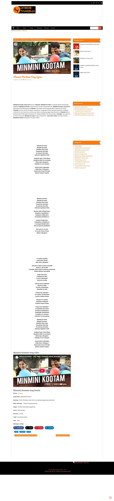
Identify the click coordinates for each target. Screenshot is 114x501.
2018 (17, 431)
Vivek (29, 431)
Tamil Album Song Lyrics (82, 162)
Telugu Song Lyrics (80, 168)
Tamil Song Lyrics (25, 39)
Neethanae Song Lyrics (86, 58)
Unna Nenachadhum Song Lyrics (84, 115)
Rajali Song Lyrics (85, 72)
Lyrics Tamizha (19, 79)
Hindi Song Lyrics (80, 152)
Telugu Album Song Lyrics (82, 166)
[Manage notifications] (110, 497)
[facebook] (91, 3)
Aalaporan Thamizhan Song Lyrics (90, 44)
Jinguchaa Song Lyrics (81, 107)
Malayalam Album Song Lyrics (84, 156)
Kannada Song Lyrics (81, 154)
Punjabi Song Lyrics (80, 160)
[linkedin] (99, 3)
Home (17, 39)
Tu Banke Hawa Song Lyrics (83, 111)
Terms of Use (67, 471)
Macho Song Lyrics (85, 51)
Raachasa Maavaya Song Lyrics (84, 109)
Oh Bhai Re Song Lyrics (62, 435)
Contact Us (59, 471)
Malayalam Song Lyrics (81, 158)
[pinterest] (94, 3)
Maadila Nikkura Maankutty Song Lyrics (26, 435)
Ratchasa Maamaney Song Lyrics (84, 113)
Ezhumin (20, 393)
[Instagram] (101, 3)
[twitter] (96, 3)
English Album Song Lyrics (82, 148)
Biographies (78, 146)
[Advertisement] (76, 15)
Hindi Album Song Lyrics (82, 150)
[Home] (13, 28)
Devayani (23, 431)
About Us (52, 471)
